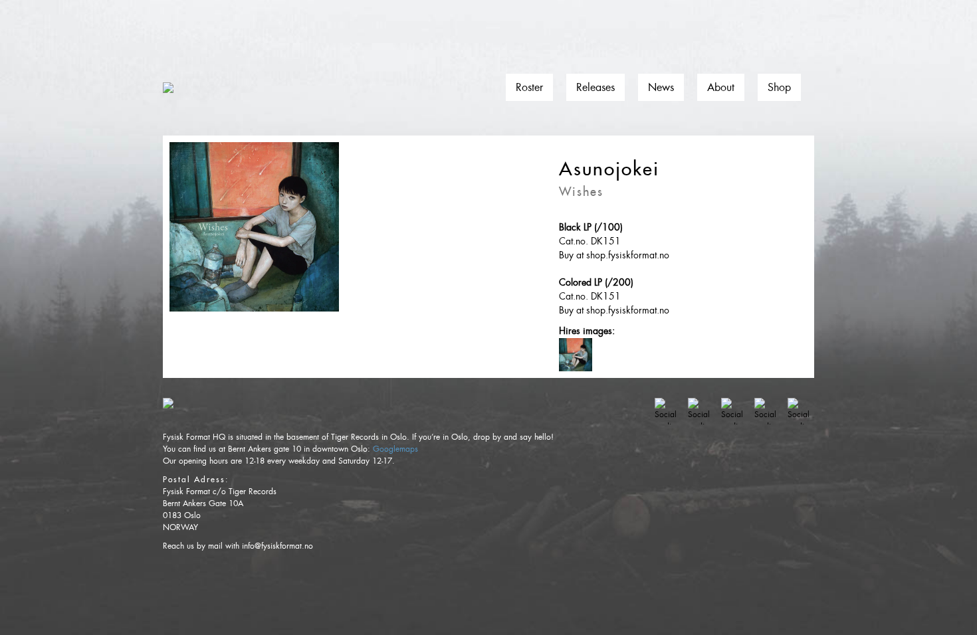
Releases (595, 87)
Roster (529, 87)
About (720, 87)
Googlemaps (395, 449)
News (661, 87)
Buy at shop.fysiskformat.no (614, 255)
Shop (779, 87)
